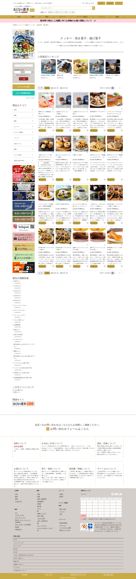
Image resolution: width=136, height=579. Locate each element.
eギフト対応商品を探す (23, 93)
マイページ (62, 519)
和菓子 (61, 496)
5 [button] (119, 88)
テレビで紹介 (18, 155)
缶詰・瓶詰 (40, 516)
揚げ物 (39, 506)
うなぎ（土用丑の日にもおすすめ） (23, 555)
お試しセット (18, 143)
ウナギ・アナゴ (19, 515)
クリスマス (16, 567)
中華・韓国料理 (41, 499)
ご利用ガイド (29, 3)
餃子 (66, 12)
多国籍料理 (40, 501)
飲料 (60, 505)
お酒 (60, 514)
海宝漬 (17, 527)
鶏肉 (16, 499)
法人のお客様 (47, 3)
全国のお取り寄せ (19, 160)
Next (122, 70)
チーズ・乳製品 (82, 17)
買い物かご (101, 3)
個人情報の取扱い (109, 575)
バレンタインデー (18, 543)
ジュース (62, 511)
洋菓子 (27, 25)
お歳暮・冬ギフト (18, 564)
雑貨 (117, 17)
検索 (93, 8)
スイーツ (62, 17)
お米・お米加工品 (42, 521)
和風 (38, 496)
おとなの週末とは (19, 3)
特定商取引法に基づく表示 (78, 575)
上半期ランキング (59, 12)
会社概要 (24, 574)
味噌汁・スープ (41, 513)
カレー (39, 508)
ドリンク (101, 17)
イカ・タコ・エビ (20, 517)
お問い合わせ (38, 3)
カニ (16, 512)
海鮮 (32, 17)
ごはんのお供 (41, 518)
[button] (122, 88)
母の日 (15, 549)
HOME (15, 25)
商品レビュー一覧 (64, 530)
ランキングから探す (23, 87)
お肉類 (16, 490)
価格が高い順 (64, 88)
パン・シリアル (41, 525)
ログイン (119, 3)
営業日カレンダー (86, 490)
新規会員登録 (110, 3)
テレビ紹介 (72, 12)
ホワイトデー (17, 546)
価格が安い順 (54, 88)
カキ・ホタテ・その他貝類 (23, 524)
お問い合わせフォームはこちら (69, 428)
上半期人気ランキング (19, 570)
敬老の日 (50, 12)
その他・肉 (18, 501)
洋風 (38, 494)
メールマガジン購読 (65, 528)
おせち (15, 539)
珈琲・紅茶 (62, 509)
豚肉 (16, 496)
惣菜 (46, 17)
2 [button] (114, 88)
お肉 (18, 17)
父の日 (15, 552)
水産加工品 (18, 529)
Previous (39, 71)
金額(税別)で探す (19, 70)
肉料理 (39, 504)
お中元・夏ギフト (18, 558)
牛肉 (16, 494)
